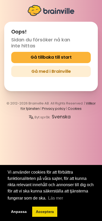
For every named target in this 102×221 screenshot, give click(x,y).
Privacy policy (53, 108)
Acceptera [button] (45, 211)
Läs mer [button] (55, 198)
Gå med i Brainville (51, 71)
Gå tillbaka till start (51, 57)
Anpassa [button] (19, 211)
